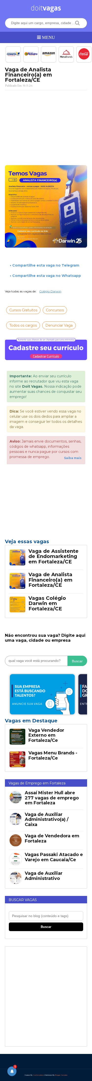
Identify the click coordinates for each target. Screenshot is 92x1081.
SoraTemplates (38, 1075)
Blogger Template (61, 1075)
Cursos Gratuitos (23, 310)
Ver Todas (46, 722)
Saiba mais (72, 458)
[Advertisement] (46, 126)
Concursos (55, 310)
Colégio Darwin (50, 291)
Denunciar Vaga (59, 325)
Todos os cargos (23, 325)
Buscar (77, 661)
